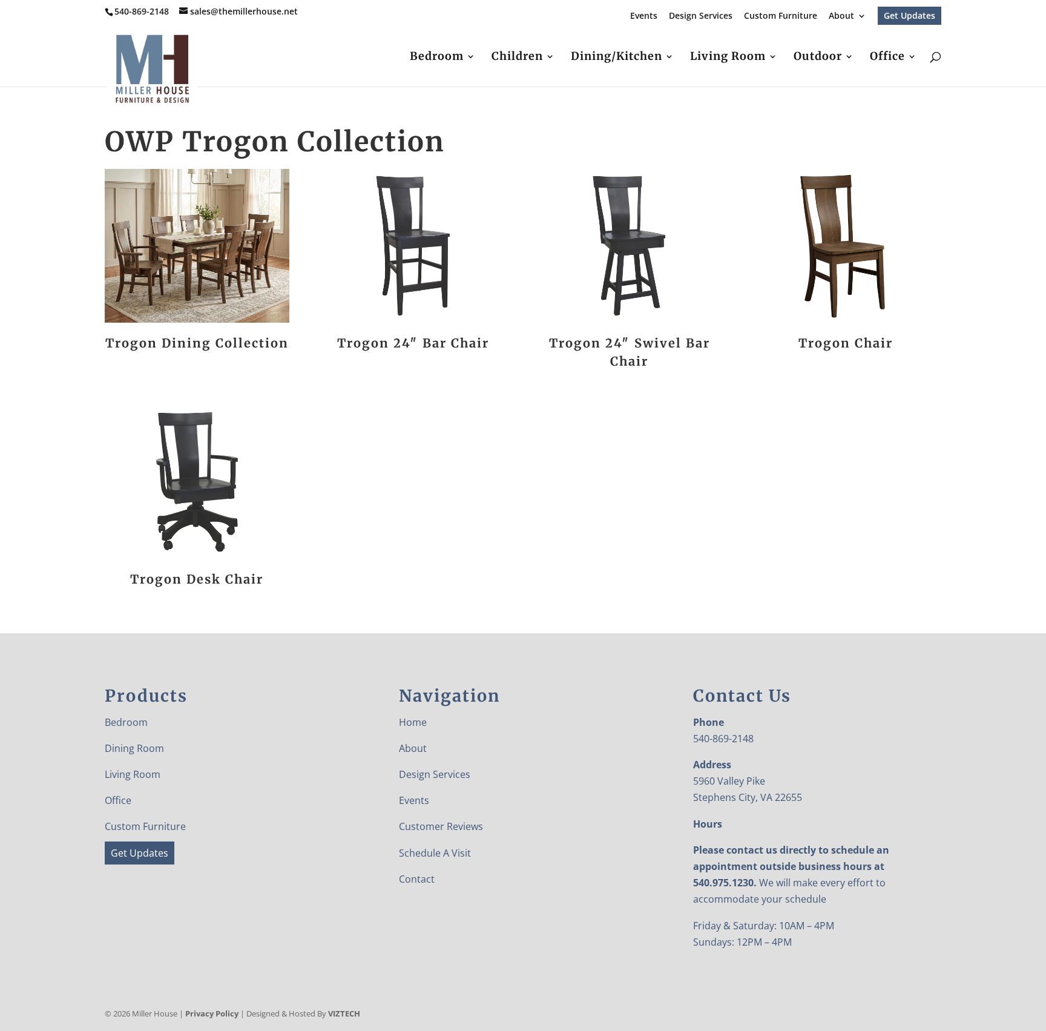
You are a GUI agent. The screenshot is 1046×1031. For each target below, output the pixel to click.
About (841, 16)
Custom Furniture (780, 16)
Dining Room (134, 748)
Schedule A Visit (435, 853)
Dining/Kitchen (616, 57)
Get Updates (909, 15)
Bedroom (437, 57)
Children (517, 57)
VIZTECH (344, 1013)
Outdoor (818, 57)
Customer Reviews (441, 826)
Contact (417, 879)
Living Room (728, 57)
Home (413, 722)
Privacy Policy (211, 1013)
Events (643, 16)
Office (887, 57)
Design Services (700, 16)
